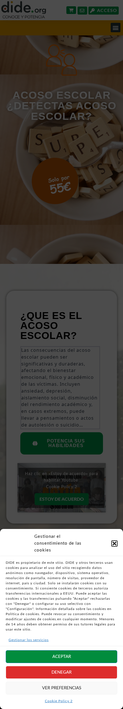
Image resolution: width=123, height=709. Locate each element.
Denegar (61, 672)
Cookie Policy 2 (59, 701)
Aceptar (61, 657)
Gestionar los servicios (29, 640)
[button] (114, 543)
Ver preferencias (61, 688)
